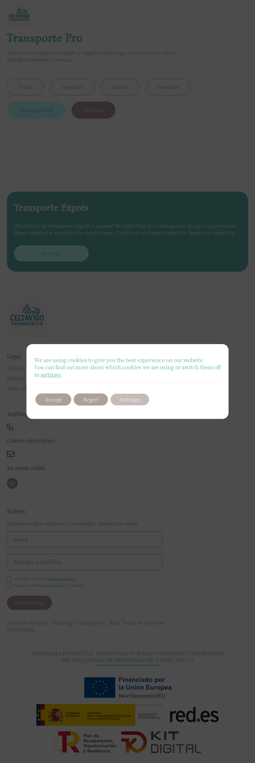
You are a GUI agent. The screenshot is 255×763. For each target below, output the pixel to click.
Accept (53, 399)
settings (51, 374)
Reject (91, 399)
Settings (130, 399)
